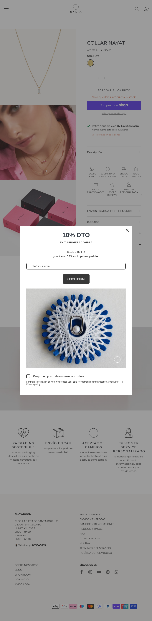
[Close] (127, 230)
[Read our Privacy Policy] (123, 382)
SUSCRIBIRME (76, 279)
